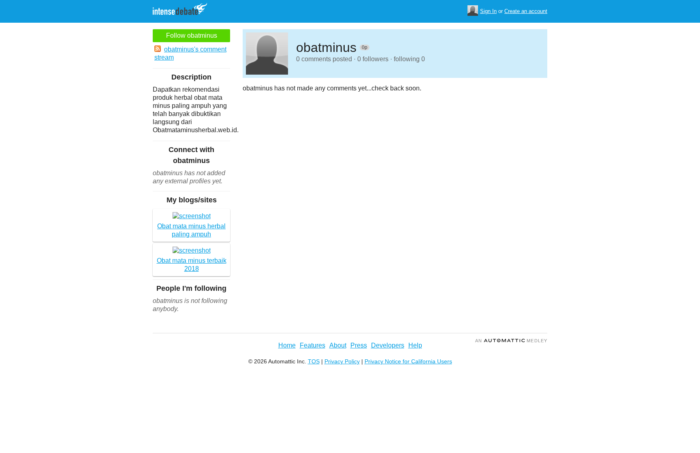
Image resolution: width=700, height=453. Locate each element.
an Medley (511, 340)
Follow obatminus (191, 35)
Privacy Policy (342, 361)
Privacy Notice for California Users (408, 361)
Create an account (525, 11)
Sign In (488, 11)
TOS (314, 361)
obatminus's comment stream (190, 53)
